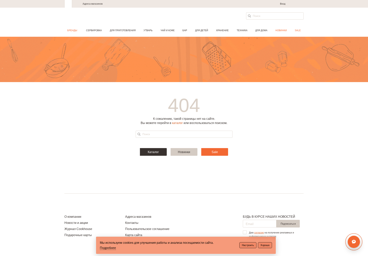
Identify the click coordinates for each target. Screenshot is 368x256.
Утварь (148, 30)
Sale (298, 30)
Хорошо (264, 245)
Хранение (222, 30)
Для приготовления (123, 30)
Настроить (248, 245)
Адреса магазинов (93, 3)
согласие (259, 232)
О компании (72, 216)
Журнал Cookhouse (78, 229)
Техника (242, 30)
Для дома (261, 30)
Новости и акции (76, 222)
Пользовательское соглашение (147, 229)
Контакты (131, 222)
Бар (184, 30)
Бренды (72, 30)
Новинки (281, 30)
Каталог (153, 152)
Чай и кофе (168, 30)
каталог (177, 123)
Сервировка (94, 30)
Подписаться (288, 223)
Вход (282, 3)
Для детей (201, 30)
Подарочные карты (78, 235)
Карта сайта (133, 235)
